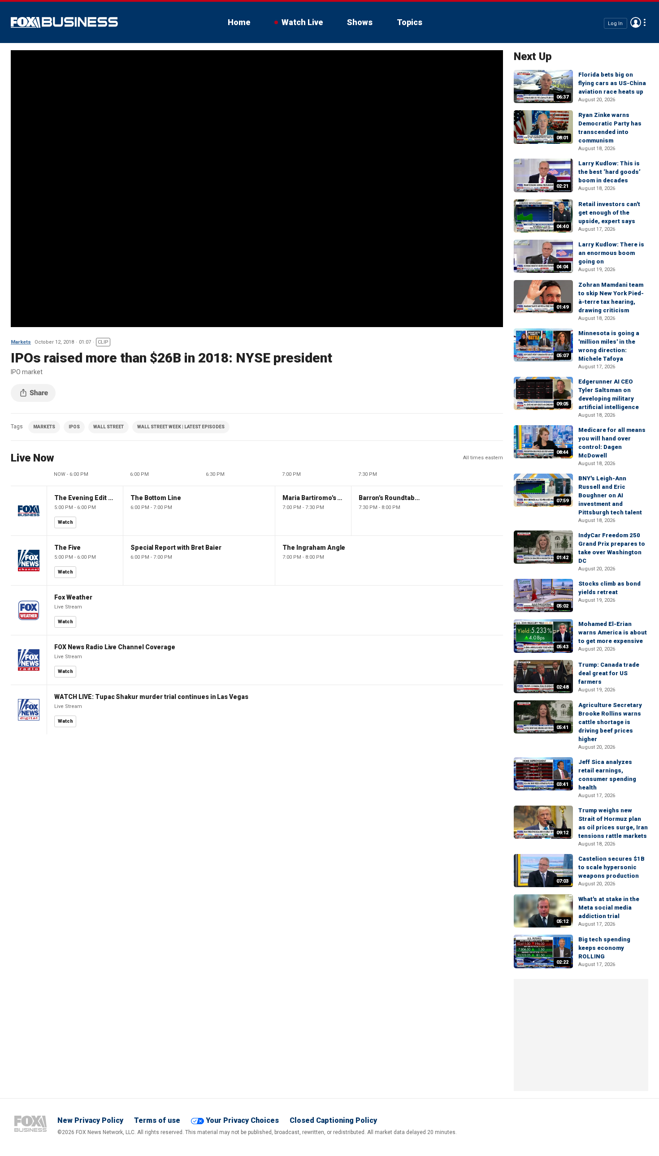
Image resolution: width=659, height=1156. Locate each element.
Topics (409, 22)
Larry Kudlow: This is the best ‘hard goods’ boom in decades (609, 172)
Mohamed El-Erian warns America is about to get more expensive (612, 632)
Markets (21, 342)
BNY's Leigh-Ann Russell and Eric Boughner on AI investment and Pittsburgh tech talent (610, 495)
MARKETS (44, 426)
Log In (615, 23)
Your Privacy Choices (242, 1120)
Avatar (635, 22)
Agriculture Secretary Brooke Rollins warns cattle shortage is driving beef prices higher (610, 722)
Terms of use (157, 1120)
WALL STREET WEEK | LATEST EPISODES (181, 426)
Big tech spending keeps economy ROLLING (604, 948)
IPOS (74, 426)
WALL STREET (108, 426)
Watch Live (302, 22)
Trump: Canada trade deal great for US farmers (608, 673)
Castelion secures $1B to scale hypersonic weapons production (611, 867)
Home (239, 22)
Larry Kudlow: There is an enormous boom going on (611, 253)
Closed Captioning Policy (333, 1120)
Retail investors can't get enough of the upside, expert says (609, 212)
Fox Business (64, 22)
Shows (360, 22)
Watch (65, 522)
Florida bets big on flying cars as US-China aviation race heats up (612, 83)
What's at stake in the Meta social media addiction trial (608, 907)
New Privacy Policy (90, 1120)
